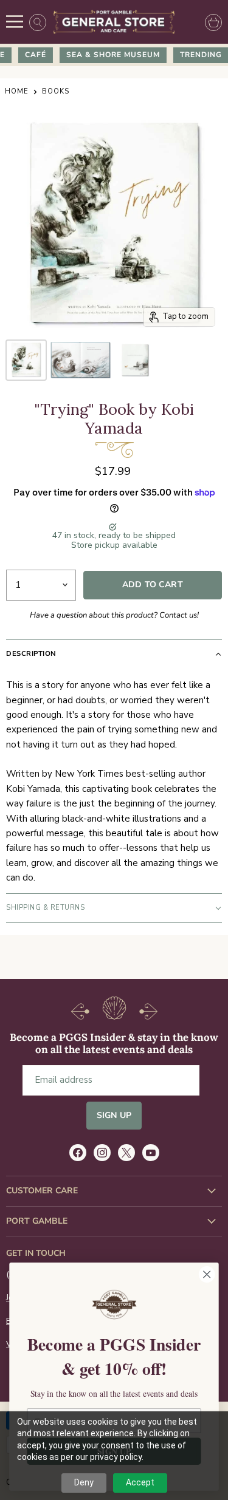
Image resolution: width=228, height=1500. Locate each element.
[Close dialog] (207, 1274)
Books (55, 92)
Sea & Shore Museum (109, 55)
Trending (197, 55)
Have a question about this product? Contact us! (114, 615)
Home (17, 92)
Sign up (114, 1115)
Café (31, 55)
